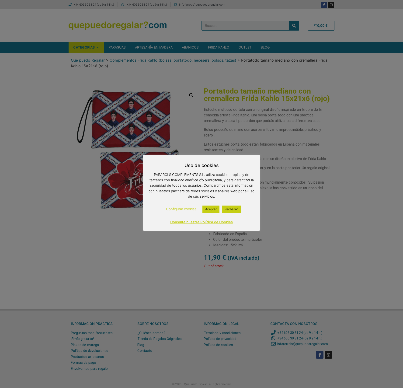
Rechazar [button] (231, 209)
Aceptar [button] (211, 209)
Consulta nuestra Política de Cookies (201, 222)
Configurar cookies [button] (181, 209)
